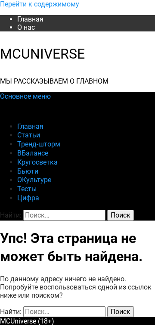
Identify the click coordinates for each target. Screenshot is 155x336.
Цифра (28, 198)
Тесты (27, 189)
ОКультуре (34, 180)
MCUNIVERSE (42, 54)
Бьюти (27, 171)
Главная (30, 19)
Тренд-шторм (38, 144)
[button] (25, 96)
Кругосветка (37, 162)
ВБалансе (32, 153)
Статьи (28, 135)
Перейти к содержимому (39, 4)
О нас (26, 27)
